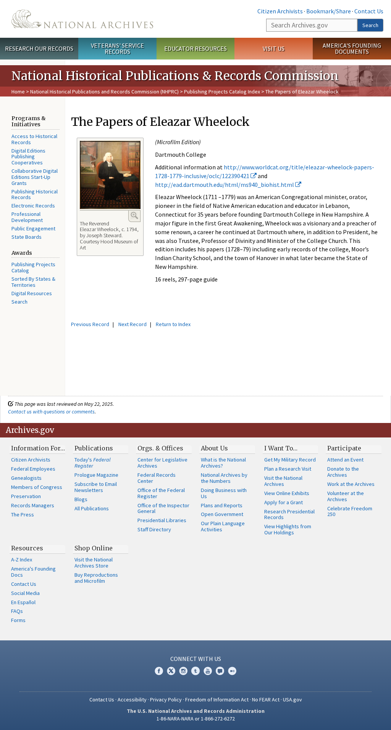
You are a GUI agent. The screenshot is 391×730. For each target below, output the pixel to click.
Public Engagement (33, 228)
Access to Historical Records (34, 139)
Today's (92, 462)
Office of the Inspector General (163, 508)
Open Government (222, 514)
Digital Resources (31, 293)
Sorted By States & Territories (33, 281)
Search (370, 25)
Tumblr (195, 670)
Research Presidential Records (289, 514)
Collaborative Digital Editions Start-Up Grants (34, 177)
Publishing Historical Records (34, 194)
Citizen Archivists (280, 11)
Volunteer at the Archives (345, 496)
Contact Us (368, 11)
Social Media (25, 593)
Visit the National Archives (283, 480)
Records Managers (32, 505)
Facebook (158, 670)
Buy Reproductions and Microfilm (96, 577)
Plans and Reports (221, 505)
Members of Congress (36, 487)
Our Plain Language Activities (223, 526)
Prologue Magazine (96, 474)
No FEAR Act (266, 699)
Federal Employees (33, 468)
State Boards (26, 236)
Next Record (132, 324)
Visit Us (273, 48)
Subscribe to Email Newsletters (95, 487)
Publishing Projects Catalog (33, 267)
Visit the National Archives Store (93, 562)
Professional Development (27, 217)
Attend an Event (345, 459)
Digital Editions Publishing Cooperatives (28, 156)
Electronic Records (33, 205)
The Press (22, 514)
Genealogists (26, 477)
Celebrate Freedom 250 (349, 511)
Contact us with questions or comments (51, 411)
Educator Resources (195, 48)
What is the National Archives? (223, 462)
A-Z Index (21, 559)
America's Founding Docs (33, 571)
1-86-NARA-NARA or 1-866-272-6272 (196, 718)
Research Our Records (39, 48)
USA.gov (292, 699)
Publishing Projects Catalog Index (222, 91)
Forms (18, 620)
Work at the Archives (351, 484)
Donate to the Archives (343, 471)
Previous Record (90, 324)
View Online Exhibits (286, 493)
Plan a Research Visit (287, 468)
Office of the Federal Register (161, 493)
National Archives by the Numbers (224, 477)
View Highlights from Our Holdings (287, 529)
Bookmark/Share (328, 11)
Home (18, 91)
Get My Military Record (290, 459)
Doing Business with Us (224, 493)
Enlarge (134, 215)
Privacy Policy (166, 699)
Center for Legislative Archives (162, 462)
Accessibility (132, 699)
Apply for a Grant (283, 502)
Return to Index (173, 324)
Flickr (232, 670)
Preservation (26, 496)
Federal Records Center (156, 477)
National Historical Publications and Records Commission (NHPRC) (104, 91)
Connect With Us (195, 658)
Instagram (183, 670)
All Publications (91, 508)
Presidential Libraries (161, 520)
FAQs (17, 611)
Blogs (80, 499)
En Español (23, 602)
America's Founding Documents (352, 49)
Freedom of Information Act (217, 699)
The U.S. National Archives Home (82, 19)
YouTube (207, 670)
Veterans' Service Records (117, 49)
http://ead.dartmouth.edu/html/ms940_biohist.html (225, 184)
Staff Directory (154, 529)
